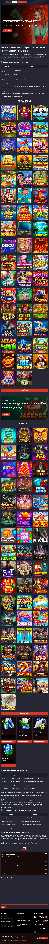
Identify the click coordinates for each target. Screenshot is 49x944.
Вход (14, 2)
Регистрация (22, 2)
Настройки (36, 938)
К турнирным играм (7, 741)
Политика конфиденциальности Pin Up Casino (24, 920)
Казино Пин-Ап (20, 916)
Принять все (44, 938)
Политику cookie (17, 940)
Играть (6, 414)
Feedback (3, 888)
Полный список (24, 390)
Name (2, 881)
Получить (7, 30)
